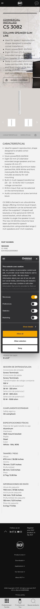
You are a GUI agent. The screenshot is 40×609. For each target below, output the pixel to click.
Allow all (20, 334)
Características (10, 135)
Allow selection (20, 341)
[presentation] (3, 122)
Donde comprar (19, 80)
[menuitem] (20, 595)
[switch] (34, 304)
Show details (28, 327)
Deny (20, 348)
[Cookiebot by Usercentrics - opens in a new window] (23, 258)
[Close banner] (36, 259)
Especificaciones (28, 135)
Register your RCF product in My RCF (31, 531)
